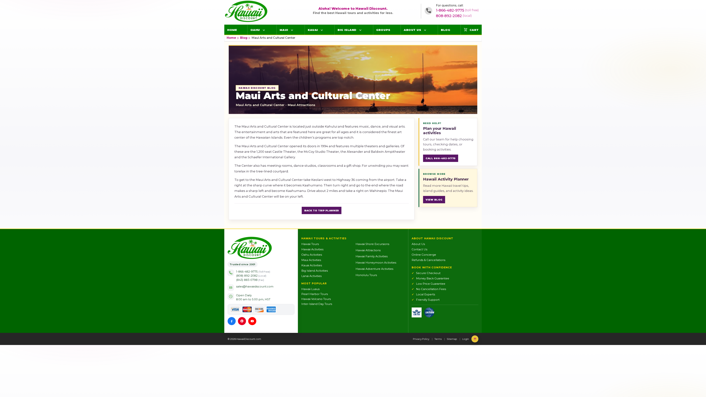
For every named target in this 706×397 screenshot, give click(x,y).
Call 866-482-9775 (441, 158)
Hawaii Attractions (368, 250)
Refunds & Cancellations (428, 260)
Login (465, 338)
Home (232, 30)
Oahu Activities (311, 254)
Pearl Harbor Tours (314, 294)
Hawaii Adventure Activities (374, 269)
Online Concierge (424, 254)
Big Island (347, 30)
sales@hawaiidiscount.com (254, 286)
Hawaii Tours (310, 244)
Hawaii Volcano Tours (316, 299)
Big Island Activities (314, 270)
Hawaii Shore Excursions (372, 244)
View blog (434, 199)
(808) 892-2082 (251, 275)
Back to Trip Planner (321, 210)
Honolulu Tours (366, 275)
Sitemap (452, 338)
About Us (412, 30)
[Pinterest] (242, 321)
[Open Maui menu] (292, 30)
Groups (383, 30)
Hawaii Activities (312, 249)
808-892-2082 (454, 16)
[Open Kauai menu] (321, 30)
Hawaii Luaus (310, 289)
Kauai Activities (311, 265)
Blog (445, 30)
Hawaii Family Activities (372, 256)
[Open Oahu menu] (263, 30)
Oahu (255, 30)
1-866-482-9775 (457, 10)
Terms (438, 338)
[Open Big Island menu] (360, 30)
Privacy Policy (421, 338)
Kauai (313, 30)
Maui (284, 30)
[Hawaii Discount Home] (250, 248)
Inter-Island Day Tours (316, 304)
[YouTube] (252, 321)
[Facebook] (232, 321)
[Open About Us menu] (425, 30)
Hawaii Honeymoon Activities (376, 262)
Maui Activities (311, 260)
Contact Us (419, 249)
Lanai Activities (311, 276)
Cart (471, 29)
